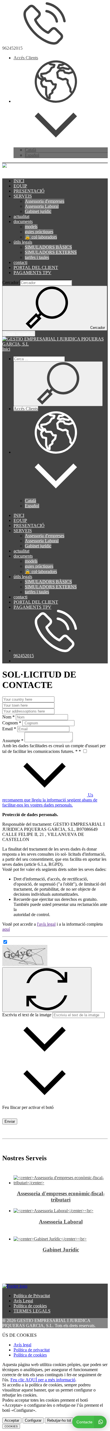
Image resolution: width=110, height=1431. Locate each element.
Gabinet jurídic (38, 211)
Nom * (8, 717)
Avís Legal (23, 1300)
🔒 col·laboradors (41, 237)
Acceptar (12, 1420)
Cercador (10, 282)
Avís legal (22, 1344)
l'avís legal (46, 924)
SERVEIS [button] (23, 196)
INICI (19, 180)
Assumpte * (12, 740)
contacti (20, 262)
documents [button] (23, 221)
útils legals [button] (23, 242)
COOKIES (11, 1426)
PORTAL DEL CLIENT (36, 267)
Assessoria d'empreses (44, 201)
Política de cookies (30, 1305)
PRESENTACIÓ (29, 191)
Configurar (33, 1420)
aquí (6, 929)
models (31, 226)
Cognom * (11, 722)
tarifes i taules (37, 257)
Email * (9, 728)
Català (30, 149)
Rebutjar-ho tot (59, 1420)
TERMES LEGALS (32, 1310)
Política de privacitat (32, 1349)
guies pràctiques (39, 231)
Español (32, 155)
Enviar (10, 1121)
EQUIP (20, 185)
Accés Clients (26, 57)
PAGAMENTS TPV (32, 272)
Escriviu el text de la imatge (26, 1014)
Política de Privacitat (32, 1295)
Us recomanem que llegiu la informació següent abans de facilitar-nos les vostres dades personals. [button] (49, 799)
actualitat (21, 216)
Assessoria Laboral (42, 206)
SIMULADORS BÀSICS (48, 247)
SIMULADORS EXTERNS (51, 252)
